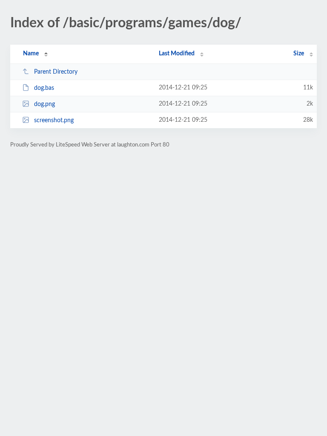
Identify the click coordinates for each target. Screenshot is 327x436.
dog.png (44, 104)
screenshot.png (54, 120)
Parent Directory (55, 72)
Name (31, 54)
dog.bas (44, 88)
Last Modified (177, 54)
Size (298, 54)
